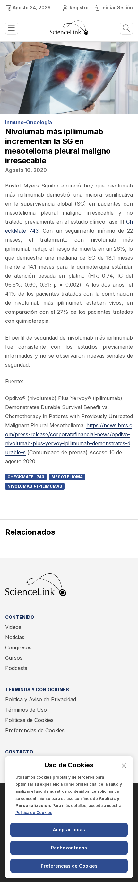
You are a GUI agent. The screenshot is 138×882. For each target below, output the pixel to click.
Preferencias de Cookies (35, 730)
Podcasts (16, 668)
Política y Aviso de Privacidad (40, 699)
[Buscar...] (11, 28)
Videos (13, 627)
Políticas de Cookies (29, 720)
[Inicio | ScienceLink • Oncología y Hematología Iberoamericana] (69, 33)
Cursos (13, 658)
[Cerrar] (123, 765)
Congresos (18, 647)
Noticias (14, 637)
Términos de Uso (26, 709)
